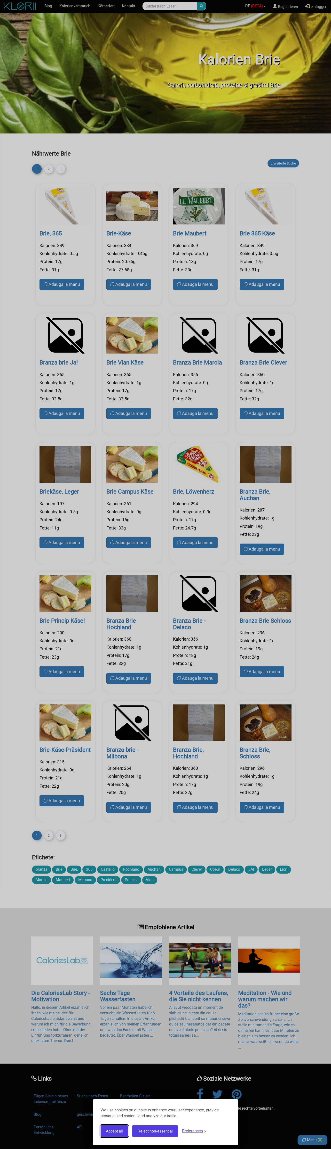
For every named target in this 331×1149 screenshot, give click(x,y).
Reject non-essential (155, 1131)
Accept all (114, 1131)
